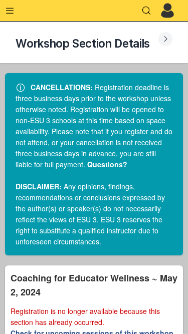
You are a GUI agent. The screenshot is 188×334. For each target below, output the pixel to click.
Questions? (107, 164)
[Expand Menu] (10, 11)
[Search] (146, 10)
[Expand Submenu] (165, 39)
